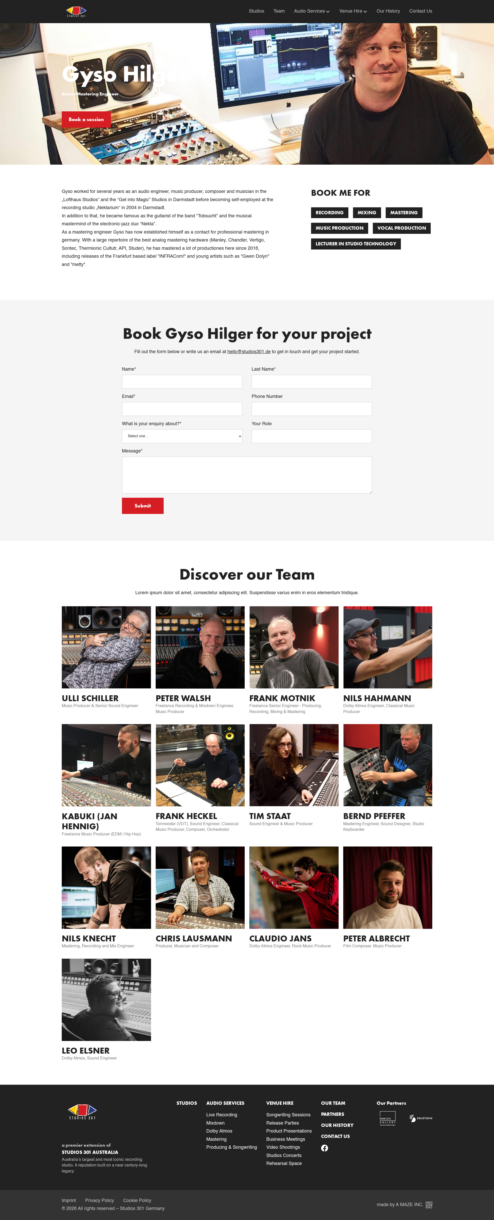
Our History (388, 11)
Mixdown (215, 1123)
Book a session (86, 119)
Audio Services (309, 11)
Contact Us (420, 11)
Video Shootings (283, 1147)
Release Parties (282, 1123)
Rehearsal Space (284, 1163)
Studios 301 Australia (90, 1152)
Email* (128, 396)
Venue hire (279, 1103)
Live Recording (221, 1115)
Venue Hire (350, 11)
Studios (256, 11)
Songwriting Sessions (288, 1115)
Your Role (262, 424)
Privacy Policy (99, 1200)
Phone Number (267, 396)
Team (279, 11)
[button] (307, 11)
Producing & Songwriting (231, 1147)
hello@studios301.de (249, 352)
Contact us (335, 1136)
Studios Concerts (284, 1155)
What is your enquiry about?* (151, 424)
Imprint (69, 1200)
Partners (332, 1114)
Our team (333, 1103)
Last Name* (264, 369)
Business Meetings (285, 1139)
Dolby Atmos (219, 1131)
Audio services (225, 1103)
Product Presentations (289, 1131)
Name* (129, 369)
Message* (132, 451)
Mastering (216, 1139)
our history (337, 1125)
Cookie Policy (137, 1200)
